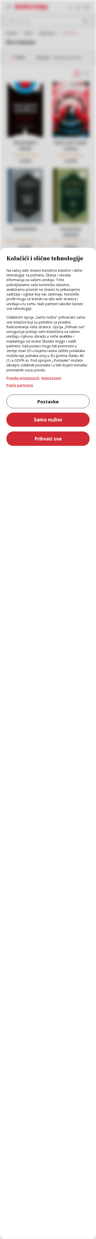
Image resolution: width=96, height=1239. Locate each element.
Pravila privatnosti (22, 377)
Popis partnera (19, 384)
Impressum (51, 377)
